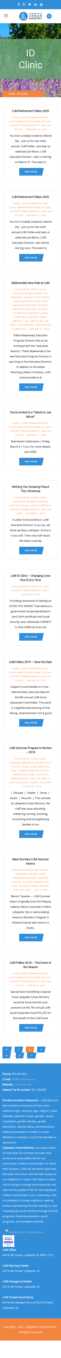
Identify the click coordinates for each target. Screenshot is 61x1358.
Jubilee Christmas (41, 505)
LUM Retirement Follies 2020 (30, 111)
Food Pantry (41, 297)
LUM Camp (41, 778)
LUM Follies (36, 321)
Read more (31, 171)
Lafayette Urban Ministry (25, 125)
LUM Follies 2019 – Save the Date (30, 662)
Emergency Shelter (22, 297)
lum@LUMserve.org (23, 1079)
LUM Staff (25, 889)
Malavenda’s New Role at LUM (31, 283)
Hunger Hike (29, 309)
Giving (16, 117)
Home (12, 93)
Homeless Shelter (28, 770)
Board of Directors (36, 293)
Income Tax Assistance (26, 313)
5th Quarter (21, 289)
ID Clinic (46, 121)
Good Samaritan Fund (34, 117)
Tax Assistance (25, 325)
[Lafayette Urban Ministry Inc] (25, 1232)
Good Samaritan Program (24, 121)
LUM (43, 125)
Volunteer (45, 782)
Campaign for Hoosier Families (30, 870)
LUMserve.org (22, 1084)
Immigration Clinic (24, 774)
